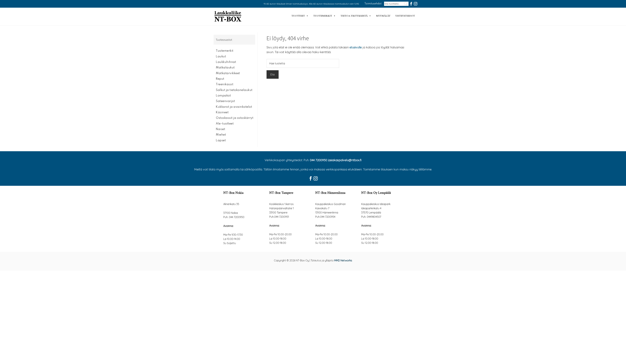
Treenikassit (224, 84)
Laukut (221, 56)
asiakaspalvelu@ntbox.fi (344, 160)
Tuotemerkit (322, 15)
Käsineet (222, 112)
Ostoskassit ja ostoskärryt (234, 118)
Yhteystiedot (405, 15)
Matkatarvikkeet (228, 73)
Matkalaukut (225, 67)
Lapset (221, 140)
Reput (220, 78)
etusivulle (356, 47)
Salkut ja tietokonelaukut (234, 90)
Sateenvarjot (225, 101)
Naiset (220, 129)
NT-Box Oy (228, 17)
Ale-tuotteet (225, 123)
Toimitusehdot (373, 3)
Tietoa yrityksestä (354, 15)
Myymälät (383, 15)
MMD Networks (343, 260)
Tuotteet (298, 15)
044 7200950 (318, 160)
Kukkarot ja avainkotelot (234, 106)
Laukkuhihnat (226, 62)
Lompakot (223, 95)
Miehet (221, 134)
